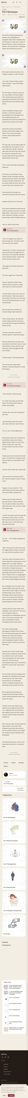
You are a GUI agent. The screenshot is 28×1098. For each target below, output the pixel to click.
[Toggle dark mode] (16, 2)
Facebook (5, 762)
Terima (11, 1095)
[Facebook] (2, 1057)
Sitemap (5, 1069)
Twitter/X (13, 762)
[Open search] (13, 2)
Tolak (4, 1095)
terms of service (7, 1071)
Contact (5, 1066)
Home (3, 6)
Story (7, 6)
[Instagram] (8, 1057)
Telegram (5, 766)
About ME (6, 1064)
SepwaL (11, 773)
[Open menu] (20, 2)
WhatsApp (21, 762)
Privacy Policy (7, 1074)
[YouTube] (5, 1057)
